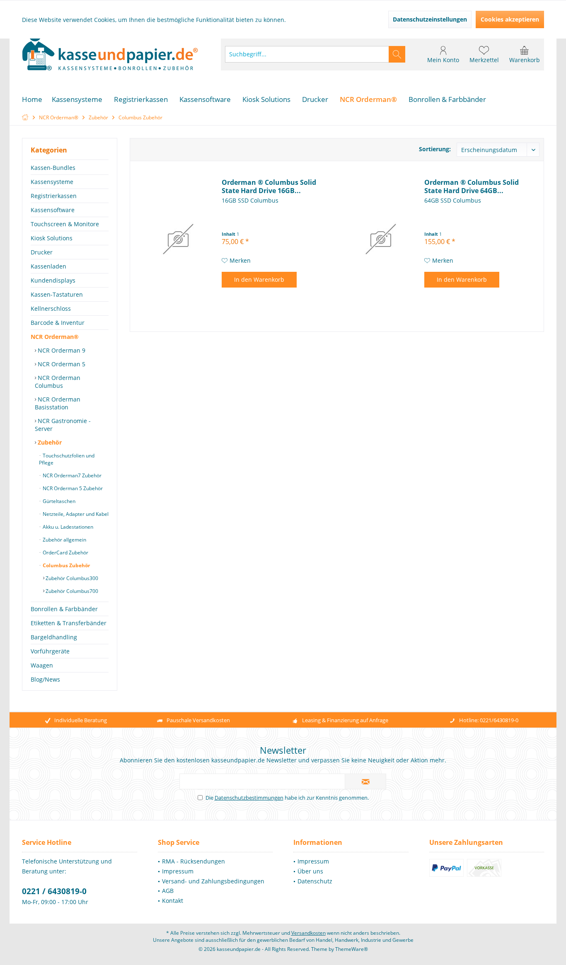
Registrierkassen (54, 196)
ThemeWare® (351, 949)
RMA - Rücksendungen (193, 861)
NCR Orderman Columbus (57, 381)
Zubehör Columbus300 (71, 578)
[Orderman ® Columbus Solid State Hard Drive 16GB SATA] (178, 239)
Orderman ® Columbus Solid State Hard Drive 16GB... (269, 186)
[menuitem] (524, 54)
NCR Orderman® (55, 337)
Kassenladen (48, 266)
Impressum (178, 871)
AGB (168, 891)
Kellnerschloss (51, 308)
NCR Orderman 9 (60, 350)
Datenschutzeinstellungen (430, 19)
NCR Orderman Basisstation (57, 403)
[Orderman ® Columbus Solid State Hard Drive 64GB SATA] (381, 239)
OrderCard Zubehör (64, 552)
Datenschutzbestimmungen (249, 797)
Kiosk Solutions (52, 238)
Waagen (42, 665)
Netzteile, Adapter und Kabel (75, 514)
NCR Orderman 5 (60, 364)
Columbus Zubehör (65, 565)
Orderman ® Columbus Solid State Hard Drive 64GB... (471, 186)
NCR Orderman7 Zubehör (71, 475)
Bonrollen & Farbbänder (64, 609)
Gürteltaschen (58, 501)
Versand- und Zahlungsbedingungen (213, 881)
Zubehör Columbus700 (71, 591)
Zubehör (49, 442)
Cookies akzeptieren (510, 19)
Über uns (310, 871)
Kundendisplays (53, 280)
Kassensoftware (53, 210)
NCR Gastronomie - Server (63, 425)
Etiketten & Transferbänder (68, 623)
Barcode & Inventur (58, 323)
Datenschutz (315, 881)
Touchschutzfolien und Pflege (66, 459)
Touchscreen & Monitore (65, 224)
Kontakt (172, 901)
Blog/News (45, 679)
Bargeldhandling (54, 637)
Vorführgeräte (50, 651)
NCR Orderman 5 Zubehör (72, 488)
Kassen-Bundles (53, 168)
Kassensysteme (52, 182)
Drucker (42, 252)
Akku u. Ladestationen (67, 526)
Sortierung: (435, 149)
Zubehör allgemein (63, 539)
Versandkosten (308, 932)
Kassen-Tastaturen (57, 294)
